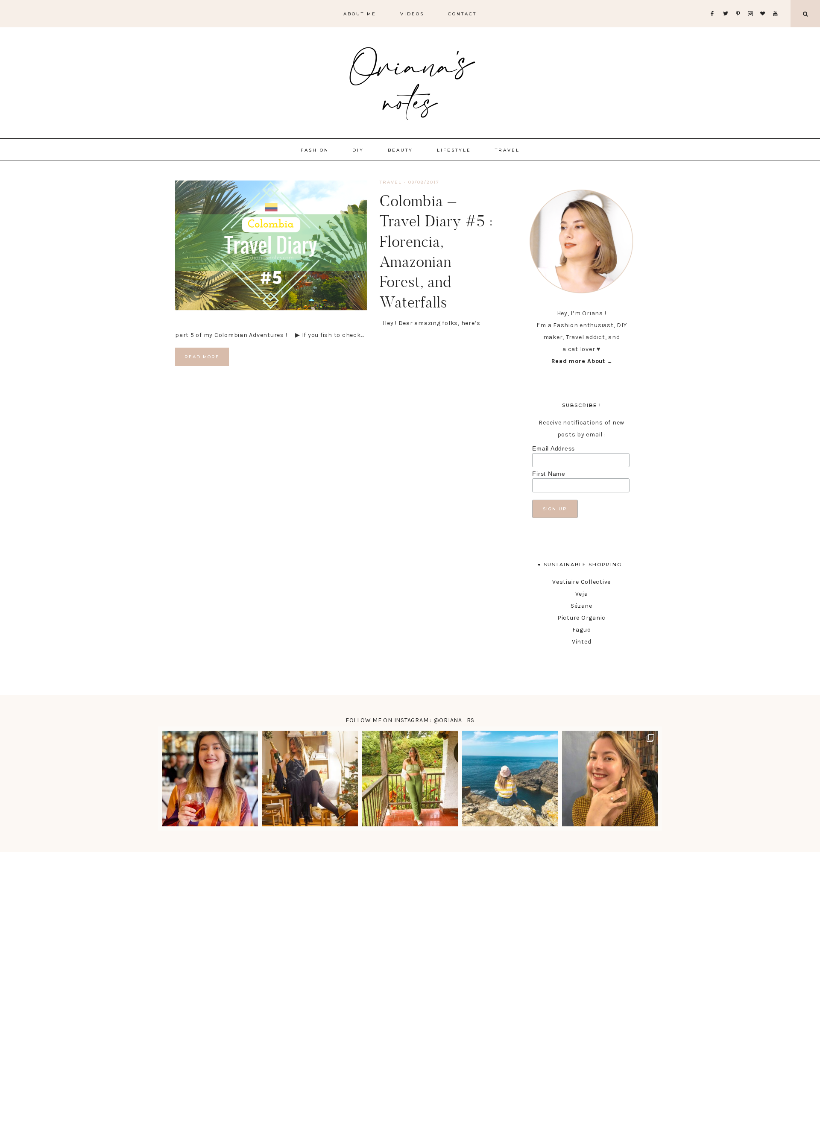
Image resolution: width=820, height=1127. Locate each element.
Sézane (581, 605)
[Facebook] (714, 3)
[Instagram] (752, 3)
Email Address (553, 448)
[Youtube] (777, 3)
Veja (581, 593)
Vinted (582, 641)
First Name (548, 473)
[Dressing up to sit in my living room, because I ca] (310, 778)
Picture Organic (581, 617)
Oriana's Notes (410, 81)
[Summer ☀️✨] (510, 778)
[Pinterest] (740, 3)
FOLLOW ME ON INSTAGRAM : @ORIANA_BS (410, 720)
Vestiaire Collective (581, 581)
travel (391, 182)
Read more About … (581, 361)
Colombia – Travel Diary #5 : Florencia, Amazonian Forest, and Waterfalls (436, 251)
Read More (202, 357)
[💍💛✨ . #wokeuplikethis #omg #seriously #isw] (610, 778)
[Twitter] (727, 3)
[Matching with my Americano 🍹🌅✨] (210, 778)
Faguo (581, 629)
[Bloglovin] (764, 3)
